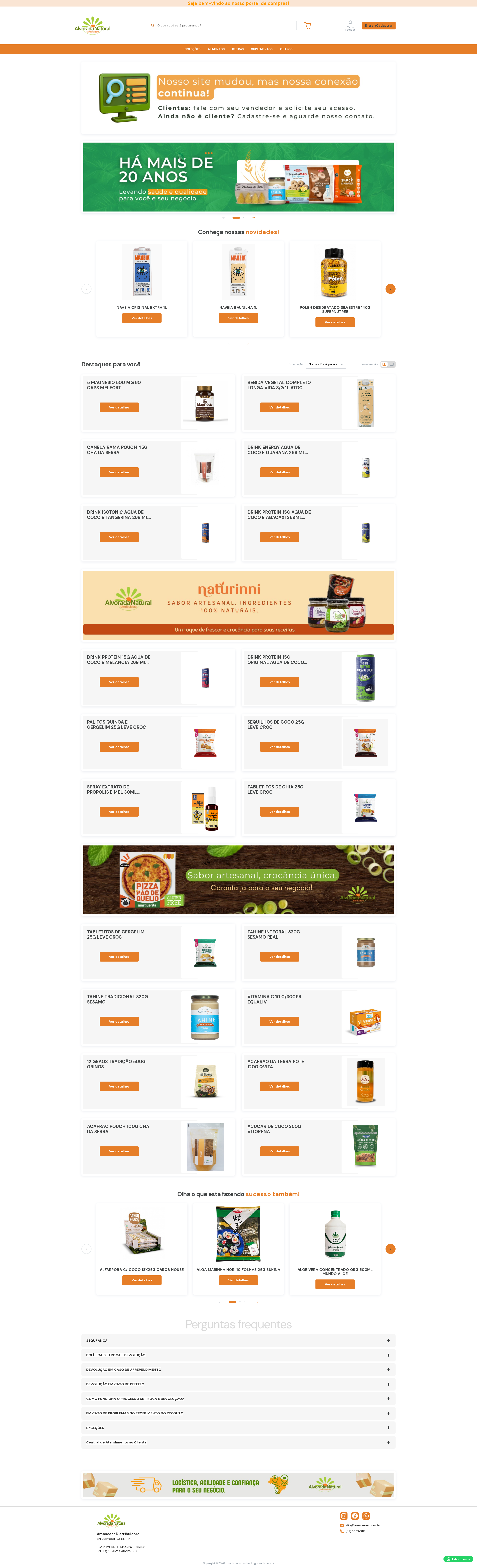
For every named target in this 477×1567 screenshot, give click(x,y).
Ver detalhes (142, 318)
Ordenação (295, 364)
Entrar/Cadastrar (379, 25)
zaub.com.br (266, 1563)
